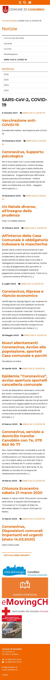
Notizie (9, 28)
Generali (8, 43)
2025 (6, 79)
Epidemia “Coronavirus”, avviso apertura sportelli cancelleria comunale (24, 380)
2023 (6, 90)
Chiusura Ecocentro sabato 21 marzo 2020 (22, 490)
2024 (6, 85)
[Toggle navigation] (20, 2)
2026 (6, 74)
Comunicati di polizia (14, 38)
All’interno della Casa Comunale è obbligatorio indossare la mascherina (25, 240)
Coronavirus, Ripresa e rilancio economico (22, 293)
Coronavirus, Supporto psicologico (23, 154)
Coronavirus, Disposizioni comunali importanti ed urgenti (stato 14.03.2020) (22, 532)
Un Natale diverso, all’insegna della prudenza (19, 210)
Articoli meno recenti (17, 555)
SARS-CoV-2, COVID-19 (15, 59)
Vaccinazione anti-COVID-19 (19, 122)
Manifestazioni (11, 54)
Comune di (26, 9)
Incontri (7, 49)
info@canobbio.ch (10, 667)
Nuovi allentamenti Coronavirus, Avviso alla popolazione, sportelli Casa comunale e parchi (24, 349)
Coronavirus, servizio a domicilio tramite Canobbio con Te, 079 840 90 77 (23, 438)
